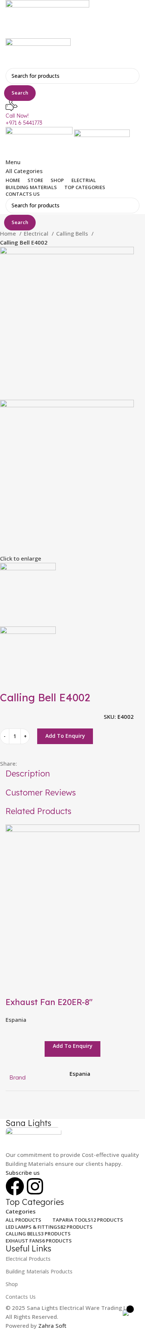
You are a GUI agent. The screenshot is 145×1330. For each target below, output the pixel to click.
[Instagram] (35, 1186)
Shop (12, 1284)
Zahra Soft (52, 1325)
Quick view (15, 987)
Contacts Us (21, 1296)
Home (8, 233)
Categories (21, 1211)
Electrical (37, 233)
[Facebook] (15, 1186)
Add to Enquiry (65, 735)
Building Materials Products (39, 1271)
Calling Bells (73, 233)
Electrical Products (28, 1258)
